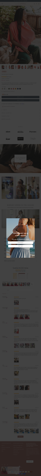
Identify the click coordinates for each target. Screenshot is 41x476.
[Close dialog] (33, 219)
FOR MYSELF (20, 242)
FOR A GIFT (20, 246)
